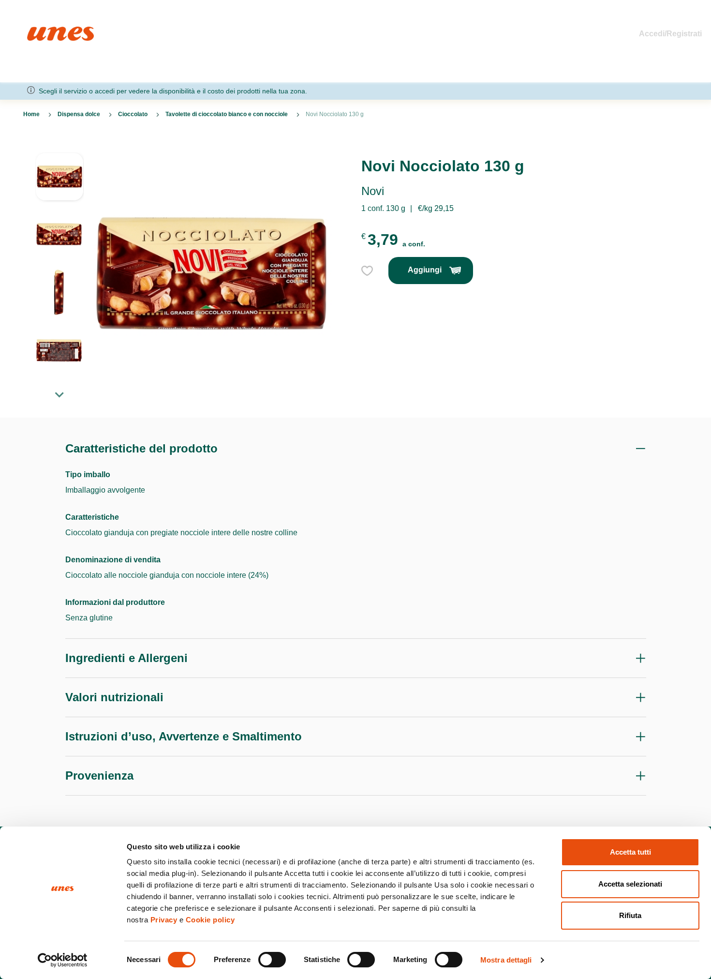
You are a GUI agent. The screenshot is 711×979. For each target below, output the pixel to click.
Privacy (164, 920)
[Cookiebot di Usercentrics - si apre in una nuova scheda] (62, 960)
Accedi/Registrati (670, 34)
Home (37, 31)
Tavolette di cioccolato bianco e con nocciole (226, 114)
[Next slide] (59, 394)
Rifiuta (630, 915)
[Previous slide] (59, 144)
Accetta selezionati (630, 884)
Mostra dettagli (506, 960)
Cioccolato (133, 114)
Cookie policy (210, 920)
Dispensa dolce (79, 114)
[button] (59, 181)
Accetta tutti (630, 852)
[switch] (272, 959)
